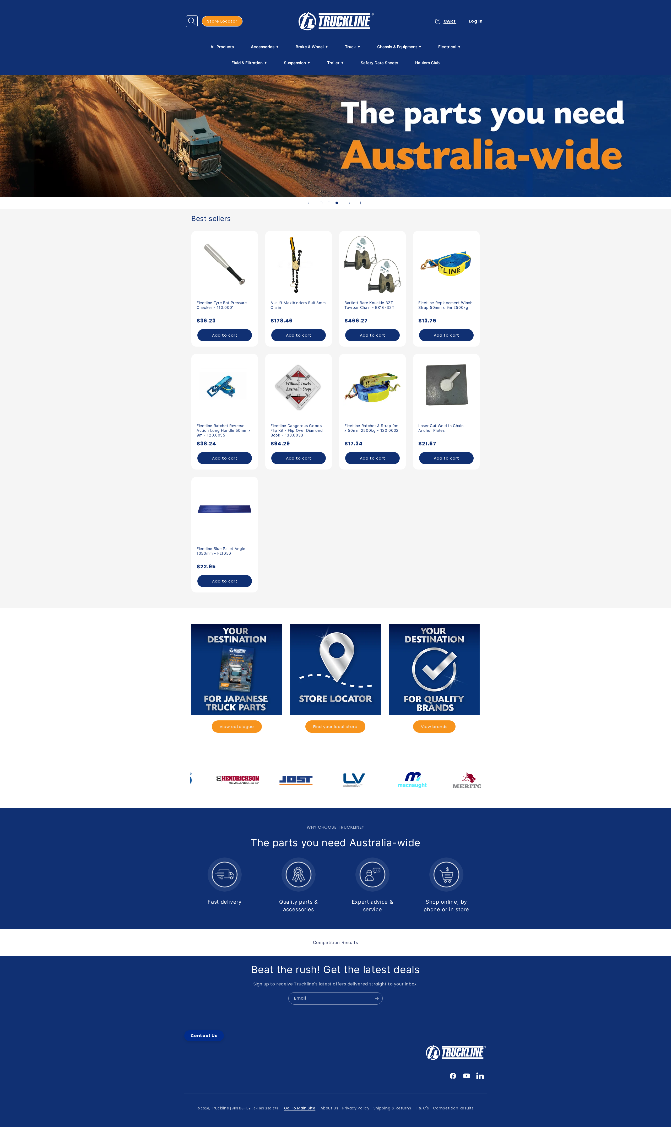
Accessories (262, 46)
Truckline (220, 1108)
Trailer (333, 62)
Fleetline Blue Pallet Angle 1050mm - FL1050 (221, 551)
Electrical (447, 46)
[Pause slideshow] (363, 203)
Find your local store (335, 726)
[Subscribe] (376, 998)
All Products (222, 46)
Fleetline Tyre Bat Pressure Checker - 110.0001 (222, 305)
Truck (350, 46)
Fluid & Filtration (247, 62)
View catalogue (237, 726)
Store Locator (222, 21)
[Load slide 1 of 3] (321, 203)
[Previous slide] (308, 203)
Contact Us (204, 1036)
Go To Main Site (300, 1108)
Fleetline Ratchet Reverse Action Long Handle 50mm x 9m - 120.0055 (224, 430)
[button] (192, 21)
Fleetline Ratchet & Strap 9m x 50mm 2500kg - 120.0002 (371, 428)
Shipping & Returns (392, 1108)
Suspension (295, 62)
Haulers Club (427, 62)
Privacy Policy (356, 1108)
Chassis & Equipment (397, 46)
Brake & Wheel (310, 46)
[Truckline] (335, 21)
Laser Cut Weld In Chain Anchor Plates (440, 428)
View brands (434, 726)
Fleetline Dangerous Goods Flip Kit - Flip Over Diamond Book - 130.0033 (296, 430)
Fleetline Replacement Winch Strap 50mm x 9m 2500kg (445, 305)
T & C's (422, 1108)
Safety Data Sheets (379, 62)
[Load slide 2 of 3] (329, 203)
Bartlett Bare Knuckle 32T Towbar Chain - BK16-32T (369, 305)
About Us (329, 1108)
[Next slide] (349, 203)
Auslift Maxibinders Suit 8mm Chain (298, 305)
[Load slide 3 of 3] (337, 203)
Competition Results (453, 1108)
